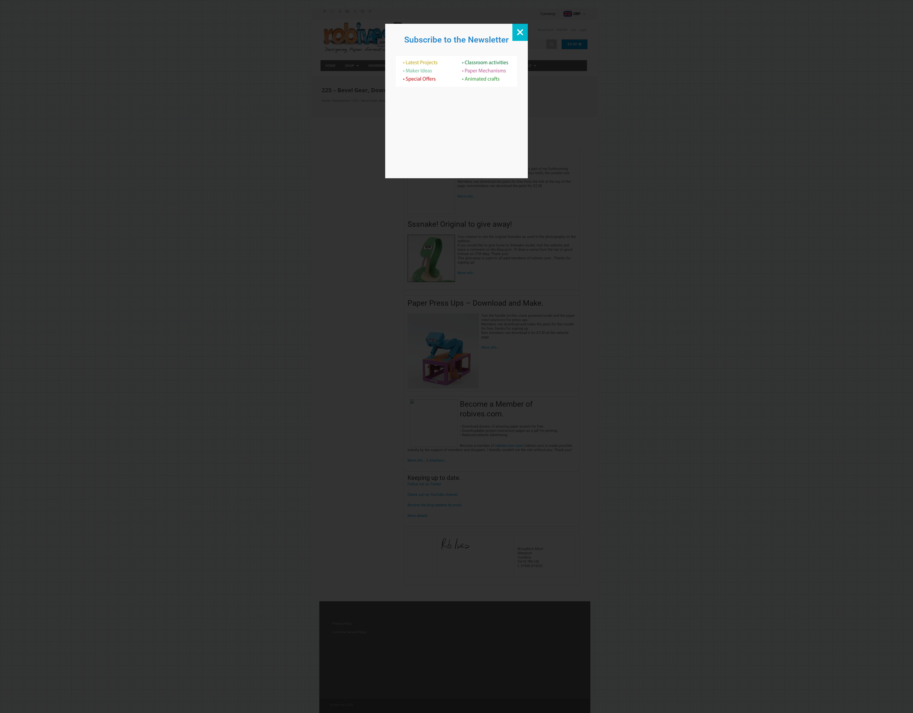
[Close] (520, 32)
